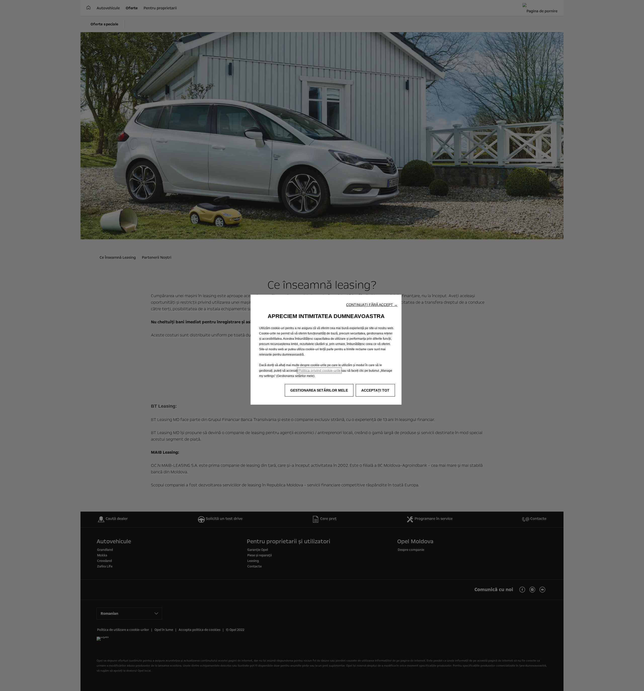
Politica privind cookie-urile (319, 370)
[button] (371, 305)
